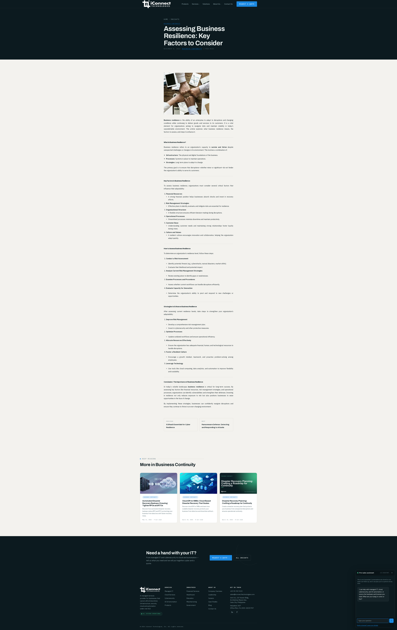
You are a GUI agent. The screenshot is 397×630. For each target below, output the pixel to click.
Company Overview (215, 591)
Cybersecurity (170, 598)
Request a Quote (246, 4)
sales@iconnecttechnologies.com (242, 594)
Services (195, 4)
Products (185, 4)
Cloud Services (170, 595)
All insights (242, 558)
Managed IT (169, 591)
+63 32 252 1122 (236, 591)
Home (166, 19)
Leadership (212, 595)
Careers (211, 598)
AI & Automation (171, 602)
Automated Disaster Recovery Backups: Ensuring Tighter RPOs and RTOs (154, 503)
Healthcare (191, 595)
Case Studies (212, 602)
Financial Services (193, 591)
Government (191, 605)
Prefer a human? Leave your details (367, 625)
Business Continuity (172, 23)
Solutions (206, 4)
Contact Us (228, 4)
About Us (217, 4)
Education (190, 598)
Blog (210, 605)
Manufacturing (192, 602)
